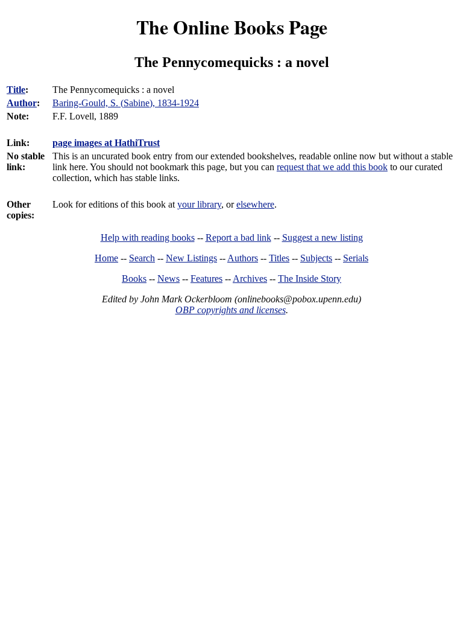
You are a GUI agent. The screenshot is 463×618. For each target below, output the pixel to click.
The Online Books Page (231, 27)
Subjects (316, 258)
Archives (250, 278)
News (168, 278)
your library (199, 204)
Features (206, 278)
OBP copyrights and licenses (230, 310)
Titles (279, 258)
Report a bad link (238, 237)
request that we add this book (332, 167)
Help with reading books (148, 237)
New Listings (191, 258)
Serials (355, 258)
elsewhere (255, 204)
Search (142, 258)
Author (22, 103)
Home (106, 258)
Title (16, 89)
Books (134, 278)
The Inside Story (309, 278)
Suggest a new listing (322, 237)
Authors (242, 258)
